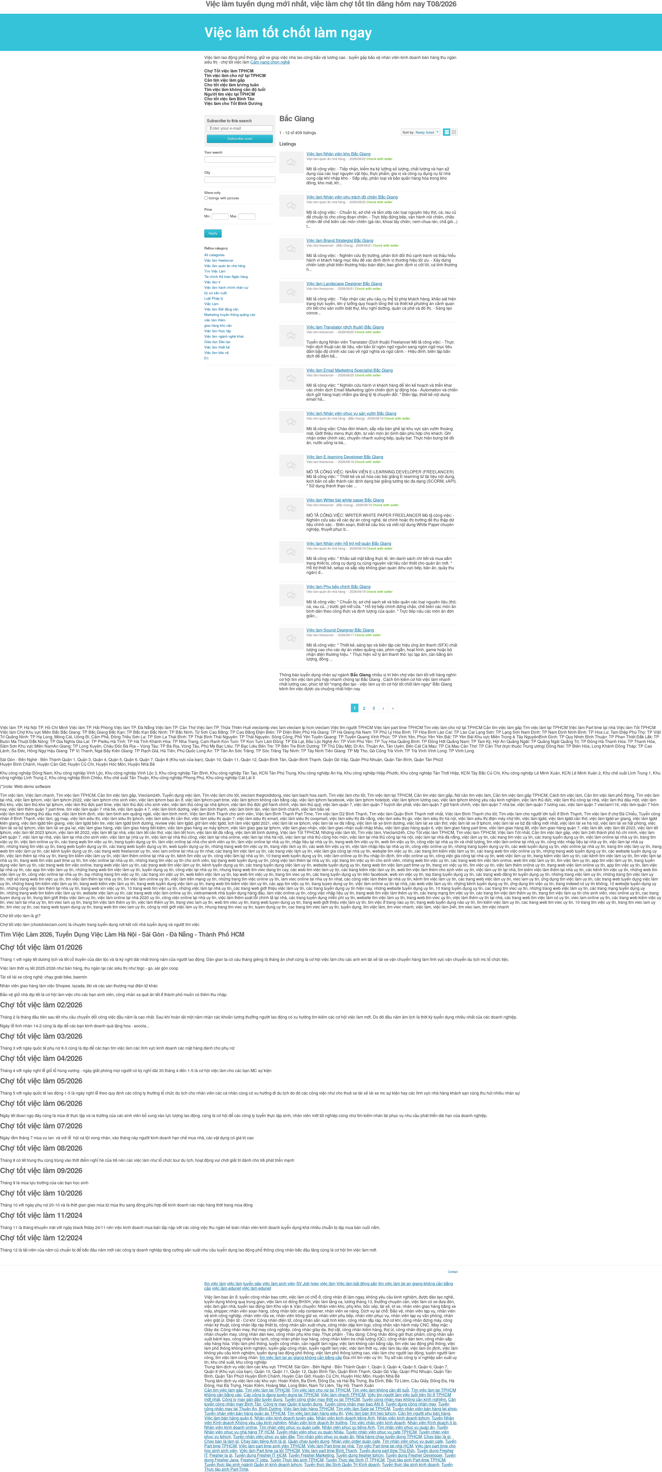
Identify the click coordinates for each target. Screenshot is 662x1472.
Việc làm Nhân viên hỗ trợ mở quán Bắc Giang (348, 543)
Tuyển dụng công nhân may (410, 1404)
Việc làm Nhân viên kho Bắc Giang (338, 154)
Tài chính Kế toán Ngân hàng (226, 276)
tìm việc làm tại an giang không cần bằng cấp (301, 1357)
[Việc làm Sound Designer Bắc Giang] (291, 639)
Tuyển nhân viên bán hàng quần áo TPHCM (244, 1413)
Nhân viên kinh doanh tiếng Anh (345, 1418)
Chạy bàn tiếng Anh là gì (263, 1441)
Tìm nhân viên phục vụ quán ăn (406, 1427)
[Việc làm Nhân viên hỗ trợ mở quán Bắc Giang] (291, 552)
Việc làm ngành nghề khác (224, 336)
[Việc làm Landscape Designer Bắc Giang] (291, 292)
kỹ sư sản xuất (215, 292)
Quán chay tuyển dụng (308, 1441)
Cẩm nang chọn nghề (270, 62)
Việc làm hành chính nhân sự (226, 287)
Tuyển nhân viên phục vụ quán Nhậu (310, 1432)
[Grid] (454, 132)
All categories (214, 254)
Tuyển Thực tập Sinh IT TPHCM (355, 1460)
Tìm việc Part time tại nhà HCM (384, 1446)
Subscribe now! (239, 139)
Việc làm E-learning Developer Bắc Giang (344, 457)
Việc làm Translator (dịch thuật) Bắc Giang (345, 327)
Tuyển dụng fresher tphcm (359, 1455)
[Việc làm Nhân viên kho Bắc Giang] (291, 162)
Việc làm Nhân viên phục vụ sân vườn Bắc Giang (351, 413)
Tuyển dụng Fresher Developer (414, 1455)
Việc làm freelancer (218, 260)
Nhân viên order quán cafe (356, 1441)
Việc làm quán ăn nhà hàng (224, 265)
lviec (315, 1283)
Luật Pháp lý (213, 298)
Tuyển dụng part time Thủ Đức (387, 1450)
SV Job (303, 1283)
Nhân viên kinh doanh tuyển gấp (284, 1418)
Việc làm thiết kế (217, 347)
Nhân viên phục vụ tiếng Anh (348, 1427)
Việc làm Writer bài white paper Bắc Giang (345, 500)
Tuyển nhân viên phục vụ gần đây (264, 1436)
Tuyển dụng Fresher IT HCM (260, 1455)
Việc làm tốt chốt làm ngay (288, 31)
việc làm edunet (226, 1288)
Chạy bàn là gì (437, 1436)
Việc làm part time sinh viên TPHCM (272, 1446)
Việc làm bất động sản (356, 1283)
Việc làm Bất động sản (221, 309)
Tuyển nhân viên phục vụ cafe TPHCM (381, 1432)
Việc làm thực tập (217, 330)
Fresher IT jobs (254, 1460)
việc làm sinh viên (278, 1283)
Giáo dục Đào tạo (217, 341)
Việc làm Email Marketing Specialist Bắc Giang (349, 370)
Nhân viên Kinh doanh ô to (432, 1422)
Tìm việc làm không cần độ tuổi (380, 1390)
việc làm (234, 1283)
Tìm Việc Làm (214, 271)
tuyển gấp (252, 1283)
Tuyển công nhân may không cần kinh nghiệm (404, 1399)
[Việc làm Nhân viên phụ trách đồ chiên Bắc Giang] (291, 206)
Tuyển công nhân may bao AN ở (353, 1404)
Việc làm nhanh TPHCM (343, 1395)
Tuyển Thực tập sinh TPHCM (297, 1460)
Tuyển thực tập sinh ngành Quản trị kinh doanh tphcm (253, 1464)
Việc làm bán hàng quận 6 (228, 1418)
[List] (446, 132)
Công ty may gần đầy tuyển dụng (252, 1399)
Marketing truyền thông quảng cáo (229, 314)
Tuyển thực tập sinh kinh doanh (410, 1464)
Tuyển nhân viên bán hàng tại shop (424, 1409)
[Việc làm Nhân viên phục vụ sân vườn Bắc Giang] (291, 422)
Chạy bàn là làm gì (221, 1441)
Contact (453, 1272)
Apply (212, 233)
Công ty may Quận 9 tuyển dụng (292, 1404)
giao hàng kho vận (218, 325)
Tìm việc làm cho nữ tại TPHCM (321, 1390)
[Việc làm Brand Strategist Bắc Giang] (291, 249)
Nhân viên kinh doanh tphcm (403, 1418)
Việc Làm (211, 303)
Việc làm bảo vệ (216, 352)
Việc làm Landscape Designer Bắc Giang (344, 283)
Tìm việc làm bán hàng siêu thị (315, 1413)
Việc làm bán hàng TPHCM (308, 1409)
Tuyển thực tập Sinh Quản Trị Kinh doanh (342, 1464)
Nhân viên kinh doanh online (230, 1427)
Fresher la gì (220, 1455)
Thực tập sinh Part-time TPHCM (416, 1460)
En (206, 357)
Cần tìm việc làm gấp (223, 1390)
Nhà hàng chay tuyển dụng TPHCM (389, 1436)
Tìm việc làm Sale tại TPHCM (363, 1409)
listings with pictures (224, 198)
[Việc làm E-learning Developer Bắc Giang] (291, 465)
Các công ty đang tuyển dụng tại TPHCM (281, 1395)
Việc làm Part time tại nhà (330, 1446)
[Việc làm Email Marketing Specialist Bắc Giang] (291, 379)
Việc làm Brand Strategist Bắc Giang (339, 240)
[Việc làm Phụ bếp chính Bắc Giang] (291, 595)
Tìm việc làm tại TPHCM (267, 1390)
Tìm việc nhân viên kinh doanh (377, 1422)
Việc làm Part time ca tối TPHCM (269, 1450)
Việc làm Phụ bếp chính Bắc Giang (338, 586)
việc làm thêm (214, 319)
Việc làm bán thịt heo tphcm (370, 1413)
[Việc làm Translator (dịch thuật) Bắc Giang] (291, 336)
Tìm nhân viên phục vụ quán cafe (289, 1427)
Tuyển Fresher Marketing (311, 1455)
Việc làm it (212, 281)
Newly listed (425, 132)
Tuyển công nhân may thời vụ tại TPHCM (322, 1399)
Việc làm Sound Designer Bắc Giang (340, 630)
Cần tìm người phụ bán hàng (424, 1413)
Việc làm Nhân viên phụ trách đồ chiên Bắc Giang (352, 197)
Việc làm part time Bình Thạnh (329, 1450)
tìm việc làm (215, 1283)
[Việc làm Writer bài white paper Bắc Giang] (291, 509)
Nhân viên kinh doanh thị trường (318, 1422)
